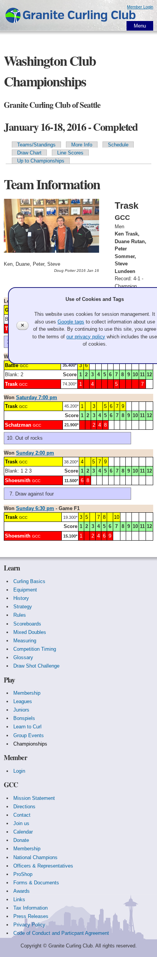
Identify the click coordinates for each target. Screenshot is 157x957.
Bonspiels (24, 718)
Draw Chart (29, 153)
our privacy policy (85, 337)
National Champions (35, 857)
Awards (21, 891)
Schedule (118, 145)
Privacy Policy (29, 925)
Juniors (21, 710)
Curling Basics (29, 581)
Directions (24, 806)
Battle (11, 365)
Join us (21, 823)
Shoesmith (17, 480)
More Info (81, 145)
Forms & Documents (36, 883)
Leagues (22, 701)
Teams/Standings (36, 145)
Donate (21, 840)
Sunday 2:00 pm (35, 453)
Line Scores (70, 153)
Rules (19, 615)
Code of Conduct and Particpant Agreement (61, 933)
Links (19, 899)
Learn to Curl (27, 727)
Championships (30, 744)
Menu (140, 26)
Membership (26, 693)
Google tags (71, 322)
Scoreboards (27, 624)
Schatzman (18, 425)
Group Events (28, 735)
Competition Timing (34, 649)
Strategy (22, 606)
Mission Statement (34, 798)
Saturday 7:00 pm (36, 397)
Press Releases (30, 916)
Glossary (23, 657)
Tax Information (30, 908)
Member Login (140, 7)
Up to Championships (40, 161)
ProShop (22, 874)
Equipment (25, 590)
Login (19, 771)
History (21, 598)
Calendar (23, 832)
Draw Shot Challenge (36, 666)
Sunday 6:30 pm (35, 508)
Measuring (24, 640)
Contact (21, 815)
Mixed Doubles (29, 632)
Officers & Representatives (43, 866)
